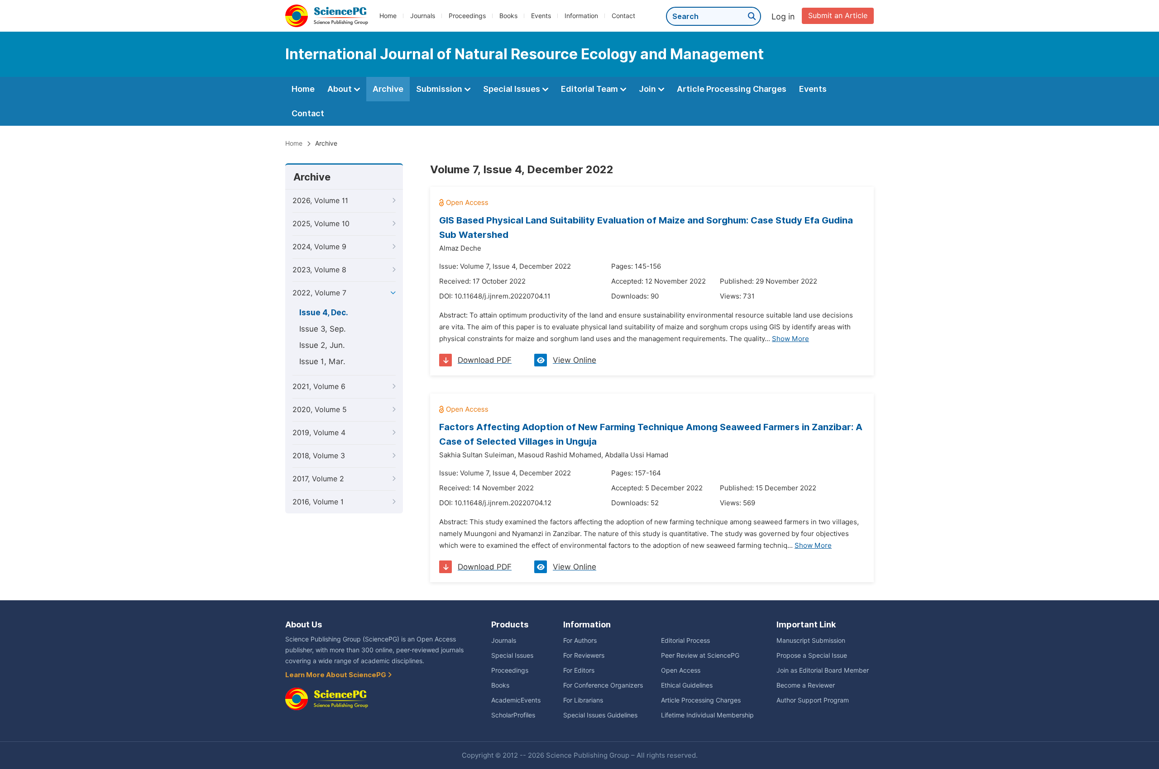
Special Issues (512, 89)
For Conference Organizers (603, 685)
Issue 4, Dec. (323, 312)
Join (648, 89)
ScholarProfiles (513, 715)
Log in (783, 16)
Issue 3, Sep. (322, 328)
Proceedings (467, 15)
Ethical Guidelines (687, 685)
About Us (303, 624)
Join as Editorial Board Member (822, 670)
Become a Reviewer (805, 685)
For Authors (580, 640)
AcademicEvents (516, 700)
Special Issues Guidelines (600, 715)
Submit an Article (837, 15)
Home (388, 15)
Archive (388, 89)
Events (541, 15)
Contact (623, 15)
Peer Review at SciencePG (700, 655)
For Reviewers (583, 655)
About (340, 89)
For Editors (578, 670)
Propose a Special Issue (811, 655)
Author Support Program (812, 700)
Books (508, 15)
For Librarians (583, 700)
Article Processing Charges (731, 89)
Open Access (680, 670)
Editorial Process (685, 640)
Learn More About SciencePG (336, 675)
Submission (440, 89)
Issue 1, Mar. (322, 361)
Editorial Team (590, 89)
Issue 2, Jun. (322, 345)
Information (581, 15)
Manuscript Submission (810, 640)
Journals (422, 15)
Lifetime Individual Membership (707, 715)
